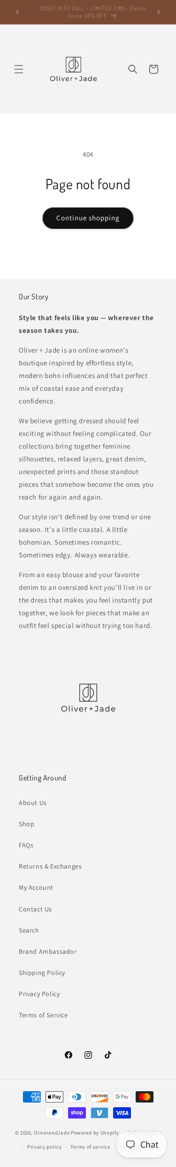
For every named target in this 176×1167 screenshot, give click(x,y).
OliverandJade (51, 1132)
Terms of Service (43, 1015)
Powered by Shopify (95, 1132)
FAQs (26, 845)
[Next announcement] (158, 12)
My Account (36, 887)
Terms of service (90, 1146)
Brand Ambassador (48, 951)
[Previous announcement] (17, 12)
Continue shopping (88, 217)
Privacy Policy (39, 994)
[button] (18, 69)
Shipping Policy (42, 972)
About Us (33, 802)
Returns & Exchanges (50, 866)
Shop (26, 824)
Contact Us (35, 909)
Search (29, 930)
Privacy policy (44, 1146)
